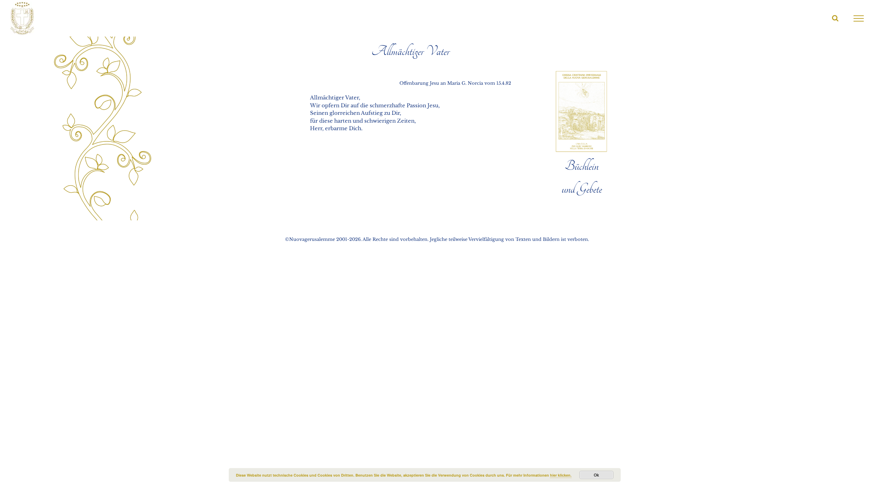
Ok (596, 475)
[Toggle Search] (835, 18)
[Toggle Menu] (859, 18)
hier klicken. (561, 475)
